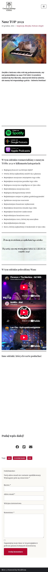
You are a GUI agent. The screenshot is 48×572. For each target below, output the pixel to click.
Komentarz (9, 512)
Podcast (35, 26)
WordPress (21, 570)
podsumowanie (19, 458)
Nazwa (7, 485)
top (29, 458)
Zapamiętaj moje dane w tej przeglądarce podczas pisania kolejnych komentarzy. (21, 544)
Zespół (40, 26)
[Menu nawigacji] (43, 6)
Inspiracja (20, 26)
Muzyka (28, 26)
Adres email (9, 494)
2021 (9, 458)
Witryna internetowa (12, 503)
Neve (4, 570)
